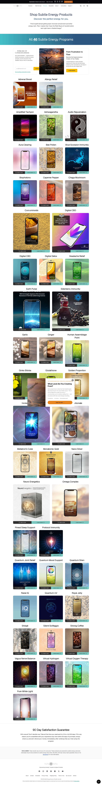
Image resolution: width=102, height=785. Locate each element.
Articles (74, 775)
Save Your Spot (68, 1)
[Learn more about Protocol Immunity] (51, 542)
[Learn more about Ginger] (51, 349)
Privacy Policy (45, 775)
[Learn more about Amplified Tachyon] (25, 126)
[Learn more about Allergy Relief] (51, 94)
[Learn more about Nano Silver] (77, 463)
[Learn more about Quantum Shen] (77, 575)
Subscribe (38, 68)
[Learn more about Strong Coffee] (77, 640)
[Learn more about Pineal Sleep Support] (25, 542)
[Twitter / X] (58, 771)
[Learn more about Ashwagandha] (51, 126)
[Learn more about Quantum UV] (51, 607)
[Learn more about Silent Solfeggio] (51, 640)
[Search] (80, 5)
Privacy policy (76, 781)
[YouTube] (62, 771)
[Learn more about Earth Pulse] (31, 310)
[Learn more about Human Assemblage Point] (77, 352)
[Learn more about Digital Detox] (51, 271)
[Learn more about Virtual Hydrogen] (51, 673)
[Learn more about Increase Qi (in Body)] (31, 424)
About (56, 5)
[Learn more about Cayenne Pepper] (51, 192)
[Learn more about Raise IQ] (25, 607)
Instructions (63, 5)
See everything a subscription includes (22, 71)
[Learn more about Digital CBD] (70, 231)
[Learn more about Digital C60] (25, 271)
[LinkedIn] (47, 771)
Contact (32, 775)
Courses (30, 5)
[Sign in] (84, 5)
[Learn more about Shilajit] (25, 640)
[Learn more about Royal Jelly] (77, 607)
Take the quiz (60, 402)
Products (45, 5)
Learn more (71, 70)
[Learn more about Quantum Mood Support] (51, 575)
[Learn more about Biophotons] (25, 192)
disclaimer (45, 754)
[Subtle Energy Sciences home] (17, 6)
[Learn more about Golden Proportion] (77, 385)
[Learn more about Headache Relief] (77, 271)
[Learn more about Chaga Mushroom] (77, 192)
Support (70, 5)
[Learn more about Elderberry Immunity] (70, 310)
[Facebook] (39, 771)
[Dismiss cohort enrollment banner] (88, 2)
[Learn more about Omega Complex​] (70, 502)
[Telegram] (54, 771)
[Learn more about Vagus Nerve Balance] (25, 673)
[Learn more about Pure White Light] (25, 706)
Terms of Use (61, 775)
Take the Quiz (38, 5)
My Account (68, 775)
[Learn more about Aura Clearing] (25, 159)
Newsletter (51, 5)
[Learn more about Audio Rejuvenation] (77, 126)
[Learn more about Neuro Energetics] (31, 502)
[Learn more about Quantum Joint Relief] (25, 575)
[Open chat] (99, 782)
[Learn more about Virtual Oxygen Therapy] (77, 673)
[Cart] (87, 5)
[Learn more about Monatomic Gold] (51, 463)
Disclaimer (37, 775)
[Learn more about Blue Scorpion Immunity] (77, 159)
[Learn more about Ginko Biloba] (25, 385)
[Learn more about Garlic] (25, 349)
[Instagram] (43, 771)
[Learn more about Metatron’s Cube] (25, 463)
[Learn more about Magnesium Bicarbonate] (70, 424)
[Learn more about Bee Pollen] (51, 159)
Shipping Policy (53, 775)
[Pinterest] (51, 771)
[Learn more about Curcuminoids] (31, 231)
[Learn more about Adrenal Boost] (25, 94)
